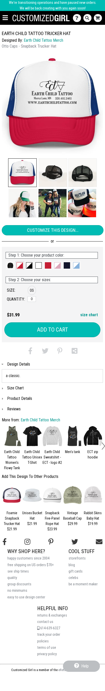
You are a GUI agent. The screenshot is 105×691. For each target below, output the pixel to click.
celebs (73, 578)
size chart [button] (89, 314)
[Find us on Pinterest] (51, 542)
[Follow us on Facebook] (5, 542)
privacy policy (47, 654)
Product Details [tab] (19, 398)
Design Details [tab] (18, 364)
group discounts (19, 584)
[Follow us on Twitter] (74, 542)
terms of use (46, 647)
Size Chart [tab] (15, 388)
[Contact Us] (78, 18)
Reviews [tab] (14, 409)
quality (12, 578)
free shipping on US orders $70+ (30, 565)
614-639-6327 (50, 628)
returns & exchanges (52, 615)
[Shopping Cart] (99, 18)
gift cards (76, 571)
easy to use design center (26, 597)
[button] (22, 173)
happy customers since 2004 (28, 558)
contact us (45, 622)
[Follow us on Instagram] (27, 542)
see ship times (18, 571)
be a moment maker (83, 584)
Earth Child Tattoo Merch (43, 40)
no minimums (17, 590)
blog (72, 565)
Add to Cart (52, 329)
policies (43, 641)
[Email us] (99, 542)
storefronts (77, 558)
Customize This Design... (52, 230)
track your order (48, 634)
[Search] (88, 18)
